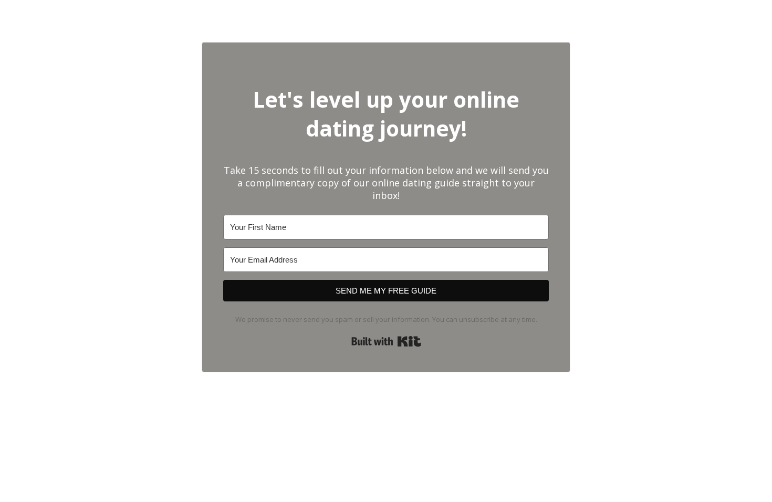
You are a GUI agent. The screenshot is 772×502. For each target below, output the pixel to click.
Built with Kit (386, 341)
